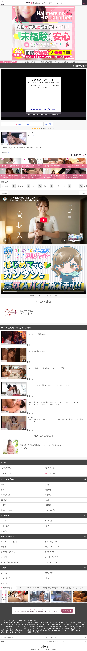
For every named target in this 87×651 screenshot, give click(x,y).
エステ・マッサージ (52, 547)
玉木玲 (3, 505)
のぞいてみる (67, 611)
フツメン (4, 531)
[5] (39, 128)
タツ (2, 490)
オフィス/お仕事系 (51, 542)
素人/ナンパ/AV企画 (8, 552)
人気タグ (4, 568)
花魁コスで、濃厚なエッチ (38, 334)
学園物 (3, 547)
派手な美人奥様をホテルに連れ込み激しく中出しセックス (20, 621)
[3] (36, 128)
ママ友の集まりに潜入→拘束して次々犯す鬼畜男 (46, 368)
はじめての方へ (50, 637)
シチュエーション (7, 536)
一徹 (2, 485)
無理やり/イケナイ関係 (53, 552)
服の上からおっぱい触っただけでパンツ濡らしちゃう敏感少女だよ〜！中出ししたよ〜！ (56, 420)
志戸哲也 (4, 500)
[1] (32, 128)
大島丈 (47, 500)
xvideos (47, 578)
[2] (34, 128)
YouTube (4, 583)
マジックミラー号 (7, 578)
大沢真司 (48, 495)
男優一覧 (51, 468)
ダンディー (49, 526)
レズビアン (5, 557)
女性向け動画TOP (7, 637)
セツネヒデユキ (6, 510)
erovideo (4, 573)
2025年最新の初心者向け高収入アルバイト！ (43, 114)
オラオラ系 (5, 526)
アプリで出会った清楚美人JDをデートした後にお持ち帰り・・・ (52, 385)
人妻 (70, 186)
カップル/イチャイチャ (9, 542)
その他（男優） (50, 510)
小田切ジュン (6, 495)
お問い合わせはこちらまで (54, 641)
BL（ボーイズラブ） (52, 557)
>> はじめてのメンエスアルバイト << (43, 295)
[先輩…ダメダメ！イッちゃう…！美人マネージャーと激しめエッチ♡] (18, 596)
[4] (37, 128)
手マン (81, 186)
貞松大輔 (48, 490)
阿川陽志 (48, 505)
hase (9, 153)
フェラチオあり (45, 186)
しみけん (48, 485)
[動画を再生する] (13, 138)
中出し (60, 186)
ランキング (8, 473)
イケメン (4, 521)
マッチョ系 (49, 521)
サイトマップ (6, 641)
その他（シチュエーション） (55, 562)
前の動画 (4, 193)
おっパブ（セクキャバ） (10, 562)
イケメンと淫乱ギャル (37, 351)
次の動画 (82, 193)
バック (30, 186)
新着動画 (7, 468)
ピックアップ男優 (7, 479)
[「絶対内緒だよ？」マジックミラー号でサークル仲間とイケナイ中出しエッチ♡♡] (61, 596)
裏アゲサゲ (49, 573)
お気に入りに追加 (23, 124)
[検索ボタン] (84, 2)
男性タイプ (5, 515)
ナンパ (19, 186)
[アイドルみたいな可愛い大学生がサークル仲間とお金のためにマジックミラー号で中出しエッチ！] (40, 596)
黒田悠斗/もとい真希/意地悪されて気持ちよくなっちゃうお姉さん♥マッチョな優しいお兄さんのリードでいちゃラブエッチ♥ (57, 403)
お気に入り (52, 473)
